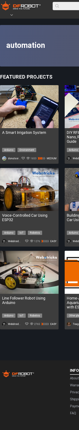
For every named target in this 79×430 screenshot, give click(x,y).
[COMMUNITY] (14, 16)
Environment (27, 149)
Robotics (35, 232)
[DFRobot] (20, 9)
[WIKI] (29, 16)
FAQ (73, 413)
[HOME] (6, 16)
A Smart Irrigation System (24, 132)
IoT (22, 232)
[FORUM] (22, 16)
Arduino (8, 149)
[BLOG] (35, 16)
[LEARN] (41, 16)
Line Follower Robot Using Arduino (23, 300)
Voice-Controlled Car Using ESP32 (24, 217)
